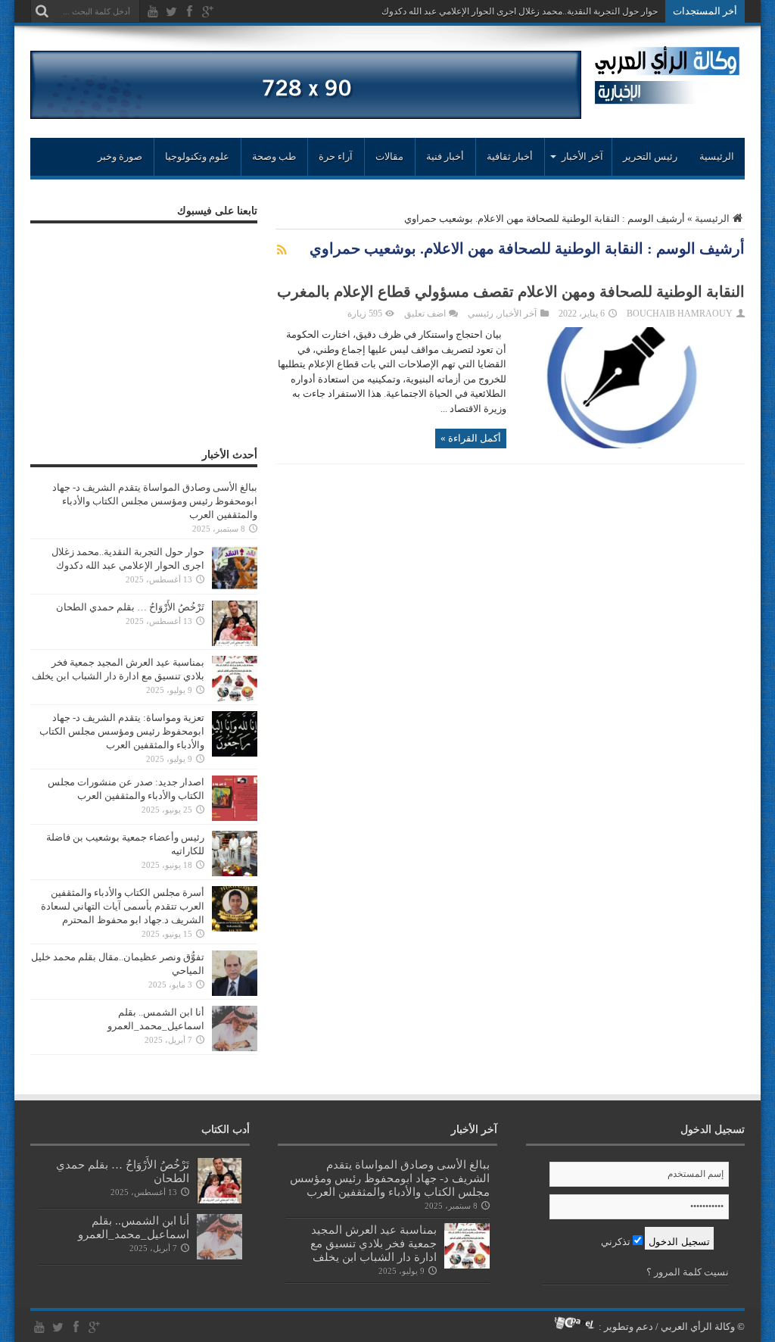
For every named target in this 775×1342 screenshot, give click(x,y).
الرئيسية (716, 156)
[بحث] (41, 11)
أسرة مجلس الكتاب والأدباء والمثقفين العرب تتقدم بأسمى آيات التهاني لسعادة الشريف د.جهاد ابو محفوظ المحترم (122, 906)
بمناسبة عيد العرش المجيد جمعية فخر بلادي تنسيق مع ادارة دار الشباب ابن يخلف (373, 1243)
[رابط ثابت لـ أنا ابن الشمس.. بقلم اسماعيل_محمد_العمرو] (234, 1047)
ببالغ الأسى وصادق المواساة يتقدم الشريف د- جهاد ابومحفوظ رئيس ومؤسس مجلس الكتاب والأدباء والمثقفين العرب (154, 501)
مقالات (389, 156)
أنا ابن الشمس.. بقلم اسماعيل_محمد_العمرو (133, 1227)
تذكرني (617, 1241)
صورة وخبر (120, 156)
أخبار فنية (445, 156)
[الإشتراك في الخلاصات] (281, 250)
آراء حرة (336, 156)
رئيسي (480, 313)
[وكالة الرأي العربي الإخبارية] (667, 98)
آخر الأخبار (517, 313)
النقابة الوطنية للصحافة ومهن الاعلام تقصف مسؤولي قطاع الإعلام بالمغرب (511, 291)
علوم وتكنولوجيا (197, 156)
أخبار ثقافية (510, 156)
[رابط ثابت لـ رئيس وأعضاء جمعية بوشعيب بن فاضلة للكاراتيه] (234, 873)
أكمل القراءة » (470, 438)
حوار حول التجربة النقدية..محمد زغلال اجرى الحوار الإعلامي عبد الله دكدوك (519, 11)
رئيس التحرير (650, 156)
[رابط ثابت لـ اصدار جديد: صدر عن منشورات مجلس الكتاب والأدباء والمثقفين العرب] (234, 817)
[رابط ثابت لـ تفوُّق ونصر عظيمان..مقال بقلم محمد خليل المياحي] (234, 992)
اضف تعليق (425, 313)
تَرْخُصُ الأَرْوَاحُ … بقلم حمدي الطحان (130, 607)
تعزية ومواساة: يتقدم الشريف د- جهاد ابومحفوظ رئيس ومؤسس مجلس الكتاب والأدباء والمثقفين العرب (121, 731)
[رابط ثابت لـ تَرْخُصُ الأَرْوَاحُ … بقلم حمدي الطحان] (234, 642)
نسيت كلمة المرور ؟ (687, 1272)
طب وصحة (274, 156)
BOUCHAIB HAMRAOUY (680, 313)
